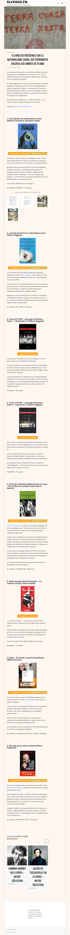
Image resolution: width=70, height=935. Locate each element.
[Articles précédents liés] (42, 841)
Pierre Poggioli (25, 275)
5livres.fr (13, 929)
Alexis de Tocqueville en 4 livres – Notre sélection (38, 876)
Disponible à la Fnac (39, 153)
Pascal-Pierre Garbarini (15, 787)
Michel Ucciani (30, 700)
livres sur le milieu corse (23, 106)
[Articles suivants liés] (46, 841)
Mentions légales (11, 932)
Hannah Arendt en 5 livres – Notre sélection (17, 874)
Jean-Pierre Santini (13, 525)
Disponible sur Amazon (19, 153)
